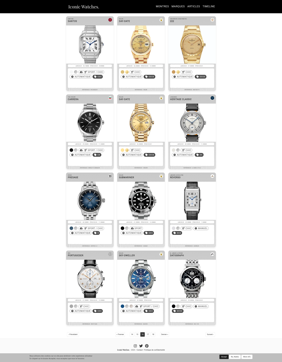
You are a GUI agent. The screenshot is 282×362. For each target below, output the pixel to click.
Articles (193, 6)
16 (143, 335)
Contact (140, 350)
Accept (224, 357)
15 (137, 335)
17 (148, 335)
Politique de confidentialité (154, 350)
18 (153, 335)
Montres (162, 6)
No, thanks (235, 357)
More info (247, 357)
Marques (178, 6)
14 (132, 335)
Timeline (209, 6)
